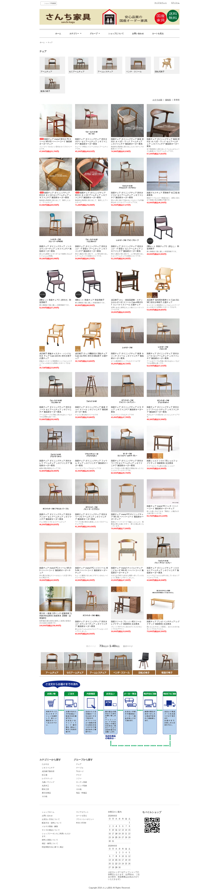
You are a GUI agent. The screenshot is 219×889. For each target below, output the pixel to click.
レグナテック (47, 778)
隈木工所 (45, 789)
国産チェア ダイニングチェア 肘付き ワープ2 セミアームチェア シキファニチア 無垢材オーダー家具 (127, 463)
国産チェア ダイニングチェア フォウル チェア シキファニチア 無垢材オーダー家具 (91, 463)
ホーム (58, 33)
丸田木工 (45, 786)
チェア (50, 42)
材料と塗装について (50, 840)
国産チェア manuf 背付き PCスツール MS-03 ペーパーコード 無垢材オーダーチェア (55, 141)
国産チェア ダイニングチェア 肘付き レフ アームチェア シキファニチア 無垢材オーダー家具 (55, 463)
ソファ (78, 778)
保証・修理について (50, 843)
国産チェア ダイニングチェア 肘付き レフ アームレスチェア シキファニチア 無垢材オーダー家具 (163, 409)
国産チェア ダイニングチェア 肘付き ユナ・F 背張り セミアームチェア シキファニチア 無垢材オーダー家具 (127, 248)
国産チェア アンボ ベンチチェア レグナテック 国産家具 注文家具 (163, 622)
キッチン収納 (81, 782)
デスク (78, 775)
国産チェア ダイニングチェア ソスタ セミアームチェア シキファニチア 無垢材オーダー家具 (163, 570)
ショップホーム (48, 812)
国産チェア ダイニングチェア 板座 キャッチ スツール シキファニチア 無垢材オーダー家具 (127, 355)
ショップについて (116, 33)
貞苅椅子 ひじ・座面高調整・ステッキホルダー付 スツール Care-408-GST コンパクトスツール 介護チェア (127, 302)
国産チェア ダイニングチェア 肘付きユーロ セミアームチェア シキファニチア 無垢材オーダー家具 (163, 355)
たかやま (45, 764)
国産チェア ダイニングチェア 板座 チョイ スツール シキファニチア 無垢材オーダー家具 (91, 409)
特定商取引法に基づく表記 (52, 847)
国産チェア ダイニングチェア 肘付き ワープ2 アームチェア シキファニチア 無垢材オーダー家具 (91, 516)
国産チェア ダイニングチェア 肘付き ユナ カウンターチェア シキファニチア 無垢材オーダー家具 (91, 623)
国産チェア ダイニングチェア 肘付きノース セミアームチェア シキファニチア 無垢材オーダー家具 (55, 409)
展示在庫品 (46, 793)
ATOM (83, 823)
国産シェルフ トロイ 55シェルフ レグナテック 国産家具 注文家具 (162, 462)
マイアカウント (160, 3)
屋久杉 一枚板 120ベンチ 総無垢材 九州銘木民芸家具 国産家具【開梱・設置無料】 (55, 615)
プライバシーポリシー (85, 819)
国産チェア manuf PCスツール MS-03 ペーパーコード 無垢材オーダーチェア (55, 570)
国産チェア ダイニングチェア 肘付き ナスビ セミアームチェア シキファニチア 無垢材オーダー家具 (127, 195)
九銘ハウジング (48, 782)
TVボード (80, 771)
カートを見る (158, 33)
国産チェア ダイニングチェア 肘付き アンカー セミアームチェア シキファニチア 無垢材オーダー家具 (55, 516)
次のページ (128, 646)
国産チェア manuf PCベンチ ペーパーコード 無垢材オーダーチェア (162, 507)
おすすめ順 (157, 100)
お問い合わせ (138, 33)
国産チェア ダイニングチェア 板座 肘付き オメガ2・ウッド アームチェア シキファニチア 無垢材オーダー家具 (127, 141)
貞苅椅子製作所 (48, 771)
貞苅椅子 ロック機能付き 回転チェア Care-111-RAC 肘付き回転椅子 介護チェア (91, 355)
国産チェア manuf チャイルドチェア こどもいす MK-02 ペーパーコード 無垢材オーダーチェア (127, 570)
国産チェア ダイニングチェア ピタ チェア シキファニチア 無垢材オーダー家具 (127, 409)
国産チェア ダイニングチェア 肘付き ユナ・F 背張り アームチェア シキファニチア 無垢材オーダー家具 (91, 248)
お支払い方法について (51, 819)
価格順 (168, 100)
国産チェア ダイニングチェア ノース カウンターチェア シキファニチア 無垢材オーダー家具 (55, 248)
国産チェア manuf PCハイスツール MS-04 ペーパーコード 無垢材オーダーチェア (91, 570)
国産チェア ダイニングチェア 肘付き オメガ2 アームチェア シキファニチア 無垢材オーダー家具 (91, 195)
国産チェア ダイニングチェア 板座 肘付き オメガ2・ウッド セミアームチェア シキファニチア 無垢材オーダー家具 (163, 142)
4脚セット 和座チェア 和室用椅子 (89, 300)
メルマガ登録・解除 (50, 826)
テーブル (79, 768)
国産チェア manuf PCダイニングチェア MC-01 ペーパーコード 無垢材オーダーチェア (127, 516)
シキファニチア (48, 768)
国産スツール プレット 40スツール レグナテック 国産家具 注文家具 (126, 622)
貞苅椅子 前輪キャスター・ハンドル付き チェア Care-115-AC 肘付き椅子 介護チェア (55, 355)
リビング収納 (81, 786)
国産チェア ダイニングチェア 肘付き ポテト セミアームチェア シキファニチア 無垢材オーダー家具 (91, 141)
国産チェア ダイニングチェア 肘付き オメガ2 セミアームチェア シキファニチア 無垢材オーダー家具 (55, 195)
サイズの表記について (51, 830)
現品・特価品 (81, 793)
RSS (78, 823)
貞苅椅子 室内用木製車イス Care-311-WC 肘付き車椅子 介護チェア (163, 301)
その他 (44, 796)
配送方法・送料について (52, 823)
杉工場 (44, 775)
